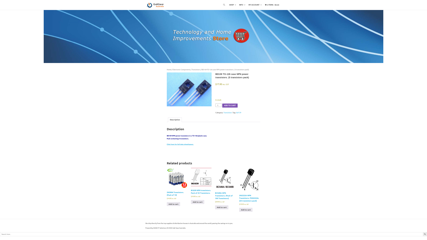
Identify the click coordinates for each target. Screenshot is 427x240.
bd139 (238, 112)
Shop (231, 5)
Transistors (196, 69)
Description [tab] (175, 119)
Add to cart (230, 105)
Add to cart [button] (173, 204)
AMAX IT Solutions (159, 228)
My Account (254, 5)
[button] (224, 5)
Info (241, 5)
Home (169, 69)
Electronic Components (181, 69)
